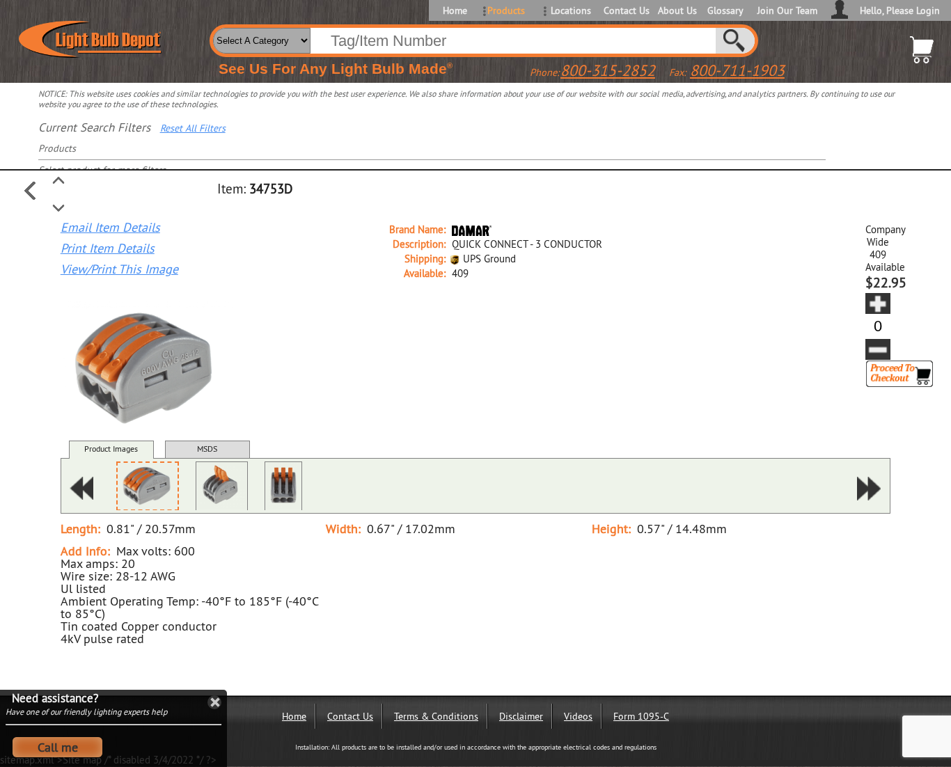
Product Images (111, 448)
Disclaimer (521, 716)
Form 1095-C (641, 716)
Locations (571, 10)
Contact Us (625, 10)
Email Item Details (110, 227)
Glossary (725, 10)
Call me (58, 747)
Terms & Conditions (436, 716)
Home (455, 10)
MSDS (207, 448)
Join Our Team (787, 10)
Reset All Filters (193, 128)
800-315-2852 (607, 70)
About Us (677, 10)
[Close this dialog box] (214, 702)
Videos (578, 716)
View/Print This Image (119, 269)
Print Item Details (108, 248)
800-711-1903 (737, 70)
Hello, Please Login (900, 10)
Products (506, 10)
